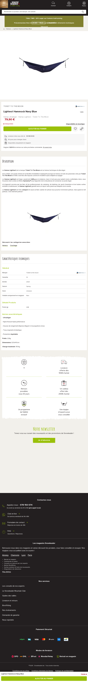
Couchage (13, 245)
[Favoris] (75, 129)
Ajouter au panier (37, 129)
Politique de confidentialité (64, 670)
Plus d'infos (6, 572)
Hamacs (8, 29)
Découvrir (44, 27)
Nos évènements (9, 610)
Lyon (24, 555)
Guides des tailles (9, 596)
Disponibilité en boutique (75, 124)
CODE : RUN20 (38, 23)
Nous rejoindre (8, 620)
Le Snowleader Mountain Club (14, 591)
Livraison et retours (10, 601)
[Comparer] (82, 129)
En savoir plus (47, 147)
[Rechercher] (84, 10)
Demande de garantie (10, 615)
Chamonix (15, 555)
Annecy (5, 555)
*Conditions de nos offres (20, 670)
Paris (30, 555)
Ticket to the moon (13, 106)
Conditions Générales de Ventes (42, 670)
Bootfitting (6, 605)
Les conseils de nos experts (13, 586)
